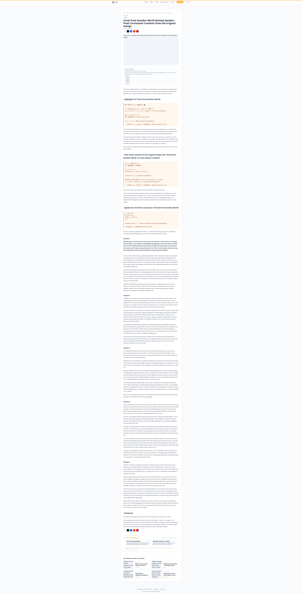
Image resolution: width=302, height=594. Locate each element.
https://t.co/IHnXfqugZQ (159, 111)
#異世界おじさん (131, 105)
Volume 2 (128, 77)
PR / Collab (187, 2)
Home (124, 13)
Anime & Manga (164, 2)
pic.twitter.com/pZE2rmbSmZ (146, 121)
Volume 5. (128, 82)
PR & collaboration (149, 589)
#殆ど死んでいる (131, 171)
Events (151, 2)
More (173, 2)
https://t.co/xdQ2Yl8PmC (144, 175)
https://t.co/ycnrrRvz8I (143, 117)
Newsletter (180, 2)
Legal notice (162, 589)
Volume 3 (128, 79)
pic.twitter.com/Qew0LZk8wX (159, 223)
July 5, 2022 (164, 185)
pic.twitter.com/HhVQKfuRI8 (151, 181)
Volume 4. (128, 80)
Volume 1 (128, 75)
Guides (146, 2)
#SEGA (133, 179)
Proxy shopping (140, 589)
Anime (128, 13)
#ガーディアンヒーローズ (137, 111)
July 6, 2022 (164, 124)
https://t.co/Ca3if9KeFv (146, 223)
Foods (156, 2)
